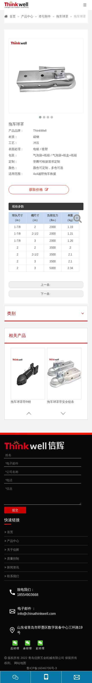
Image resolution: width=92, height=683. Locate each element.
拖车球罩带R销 (21, 401)
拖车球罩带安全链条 (60, 401)
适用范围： (16, 173)
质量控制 (12, 558)
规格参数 (18, 206)
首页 (9, 532)
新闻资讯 (12, 567)
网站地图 (20, 663)
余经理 (27, 648)
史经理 (40, 648)
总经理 (14, 648)
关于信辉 (12, 549)
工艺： (13, 143)
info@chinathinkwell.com (37, 613)
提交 (15, 510)
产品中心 (12, 541)
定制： (13, 161)
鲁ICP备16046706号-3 (42, 668)
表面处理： (16, 149)
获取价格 (36, 189)
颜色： (13, 167)
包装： (13, 155)
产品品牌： (16, 130)
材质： (13, 136)
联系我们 (12, 576)
